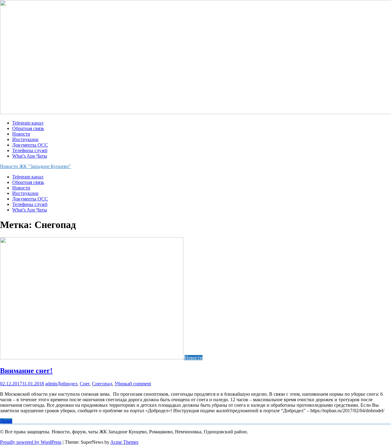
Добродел (67, 383)
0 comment (140, 383)
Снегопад (102, 383)
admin (51, 383)
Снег (85, 383)
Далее (6, 421)
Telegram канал (27, 122)
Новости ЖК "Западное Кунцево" (35, 166)
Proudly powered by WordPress (30, 442)
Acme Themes (124, 442)
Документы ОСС (30, 145)
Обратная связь (28, 128)
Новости (21, 133)
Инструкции (25, 139)
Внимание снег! (26, 371)
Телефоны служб (29, 150)
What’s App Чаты (29, 156)
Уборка (122, 383)
